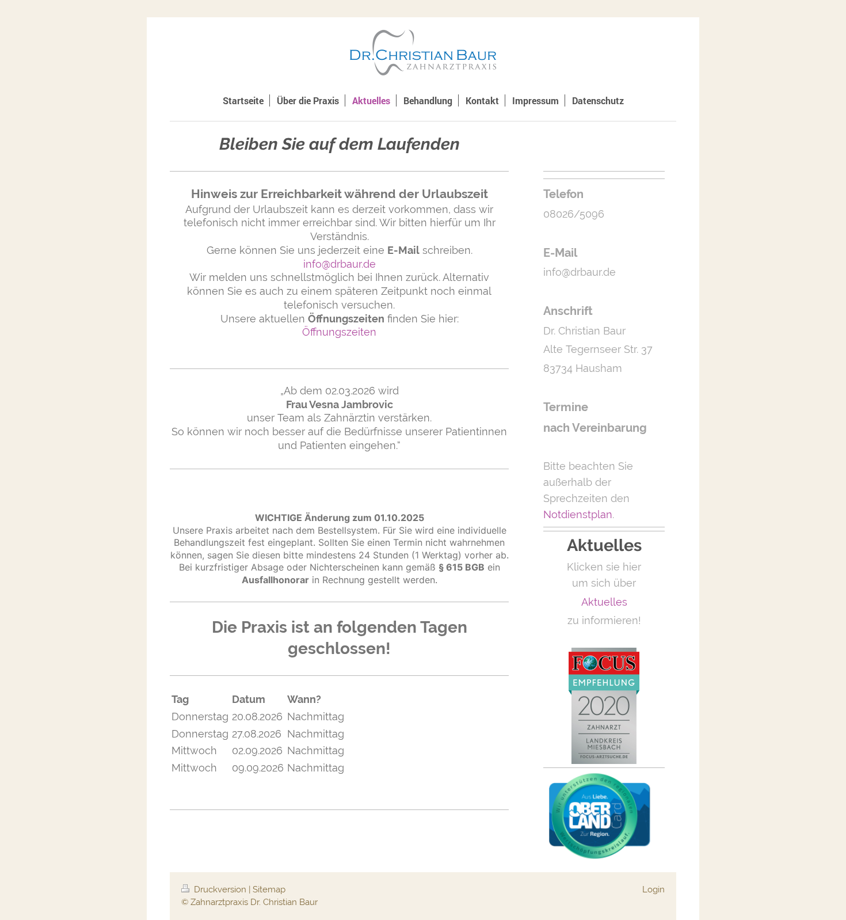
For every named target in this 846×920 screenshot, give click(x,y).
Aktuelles (604, 602)
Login (653, 889)
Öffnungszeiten (339, 332)
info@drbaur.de (339, 264)
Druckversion (220, 889)
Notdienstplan (577, 514)
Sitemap (269, 889)
